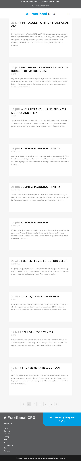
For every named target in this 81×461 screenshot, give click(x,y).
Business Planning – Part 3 (40, 148)
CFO (14, 29)
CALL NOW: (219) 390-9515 (40, 6)
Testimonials (8, 445)
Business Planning (34, 222)
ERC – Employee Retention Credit (44, 261)
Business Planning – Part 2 (40, 186)
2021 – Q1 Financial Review (40, 296)
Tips (18, 151)
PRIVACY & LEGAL (59, 458)
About (6, 442)
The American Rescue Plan (41, 367)
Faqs (5, 439)
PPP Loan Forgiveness (37, 332)
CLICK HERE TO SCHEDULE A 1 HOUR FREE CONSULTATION (40, 2)
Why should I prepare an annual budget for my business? (40, 69)
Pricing (6, 436)
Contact (6, 450)
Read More (17, 51)
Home (6, 428)
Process (7, 433)
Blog (5, 448)
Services (7, 431)
